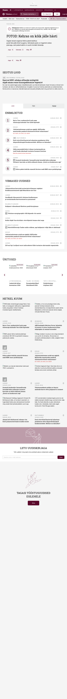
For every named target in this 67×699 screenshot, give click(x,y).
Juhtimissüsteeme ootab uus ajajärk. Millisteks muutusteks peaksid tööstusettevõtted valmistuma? (47, 357)
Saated (7, 211)
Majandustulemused (11, 204)
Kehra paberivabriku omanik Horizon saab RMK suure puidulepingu (38, 169)
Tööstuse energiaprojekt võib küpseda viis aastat (24, 213)
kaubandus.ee (39, 10)
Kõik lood (11, 19)
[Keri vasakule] (5, 275)
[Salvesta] (61, 118)
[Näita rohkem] (55, 10)
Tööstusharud (20, 19)
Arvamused (38, 321)
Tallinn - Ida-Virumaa (32, 281)
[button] (30, 457)
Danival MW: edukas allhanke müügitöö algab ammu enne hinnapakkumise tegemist (23, 81)
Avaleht (5, 19)
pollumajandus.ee (18, 10)
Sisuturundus (10, 77)
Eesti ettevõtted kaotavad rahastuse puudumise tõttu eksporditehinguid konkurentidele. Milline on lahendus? (47, 421)
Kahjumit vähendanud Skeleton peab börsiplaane (21, 206)
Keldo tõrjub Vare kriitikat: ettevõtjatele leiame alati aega (24, 220)
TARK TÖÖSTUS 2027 (33, 19)
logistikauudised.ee (29, 10)
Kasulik (15, 127)
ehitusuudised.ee (48, 10)
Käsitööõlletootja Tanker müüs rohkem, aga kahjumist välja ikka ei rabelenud (34, 227)
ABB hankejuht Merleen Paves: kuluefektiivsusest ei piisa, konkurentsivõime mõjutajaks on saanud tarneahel (48, 327)
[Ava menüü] (10, 10)
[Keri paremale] (62, 275)
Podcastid (44, 19)
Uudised (15, 118)
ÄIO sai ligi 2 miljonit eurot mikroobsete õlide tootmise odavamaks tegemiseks (32, 245)
